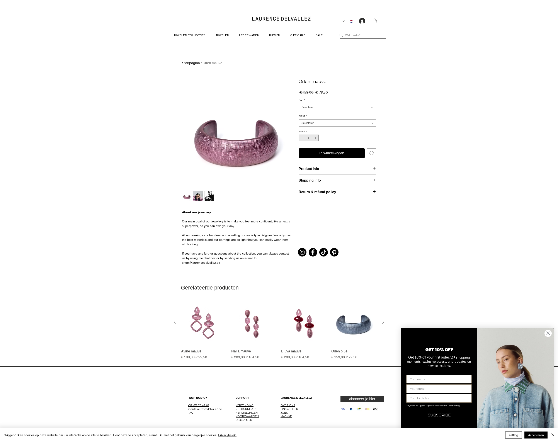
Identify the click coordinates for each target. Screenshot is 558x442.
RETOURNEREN (246, 409)
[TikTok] (323, 252)
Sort (302, 100)
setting (513, 435)
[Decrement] (301, 138)
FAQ (191, 412)
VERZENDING (244, 405)
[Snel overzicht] (204, 322)
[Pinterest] (334, 252)
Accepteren (536, 435)
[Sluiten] (552, 435)
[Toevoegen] (371, 153)
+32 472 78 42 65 (198, 405)
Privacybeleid (227, 435)
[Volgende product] (383, 322)
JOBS (284, 412)
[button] (375, 21)
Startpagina (191, 63)
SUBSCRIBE (439, 415)
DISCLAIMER (244, 419)
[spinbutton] (308, 138)
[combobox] (337, 107)
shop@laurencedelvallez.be (205, 409)
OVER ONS (288, 405)
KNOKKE (286, 416)
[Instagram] (302, 252)
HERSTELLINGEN (247, 412)
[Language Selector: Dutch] (347, 21)
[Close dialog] (548, 333)
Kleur (303, 116)
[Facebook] (313, 252)
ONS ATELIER (289, 409)
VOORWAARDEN (247, 416)
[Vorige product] (174, 322)
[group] (279, 329)
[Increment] (316, 138)
